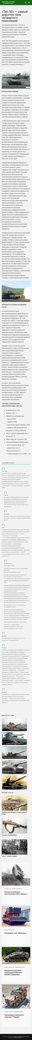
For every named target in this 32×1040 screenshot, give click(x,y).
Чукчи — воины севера (9, 856)
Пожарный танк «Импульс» (15, 933)
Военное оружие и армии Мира (21, 1036)
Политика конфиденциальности (16, 1037)
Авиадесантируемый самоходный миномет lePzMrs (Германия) (13, 972)
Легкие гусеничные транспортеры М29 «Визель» (15, 893)
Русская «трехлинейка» (9, 835)
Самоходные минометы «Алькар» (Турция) (14, 1016)
